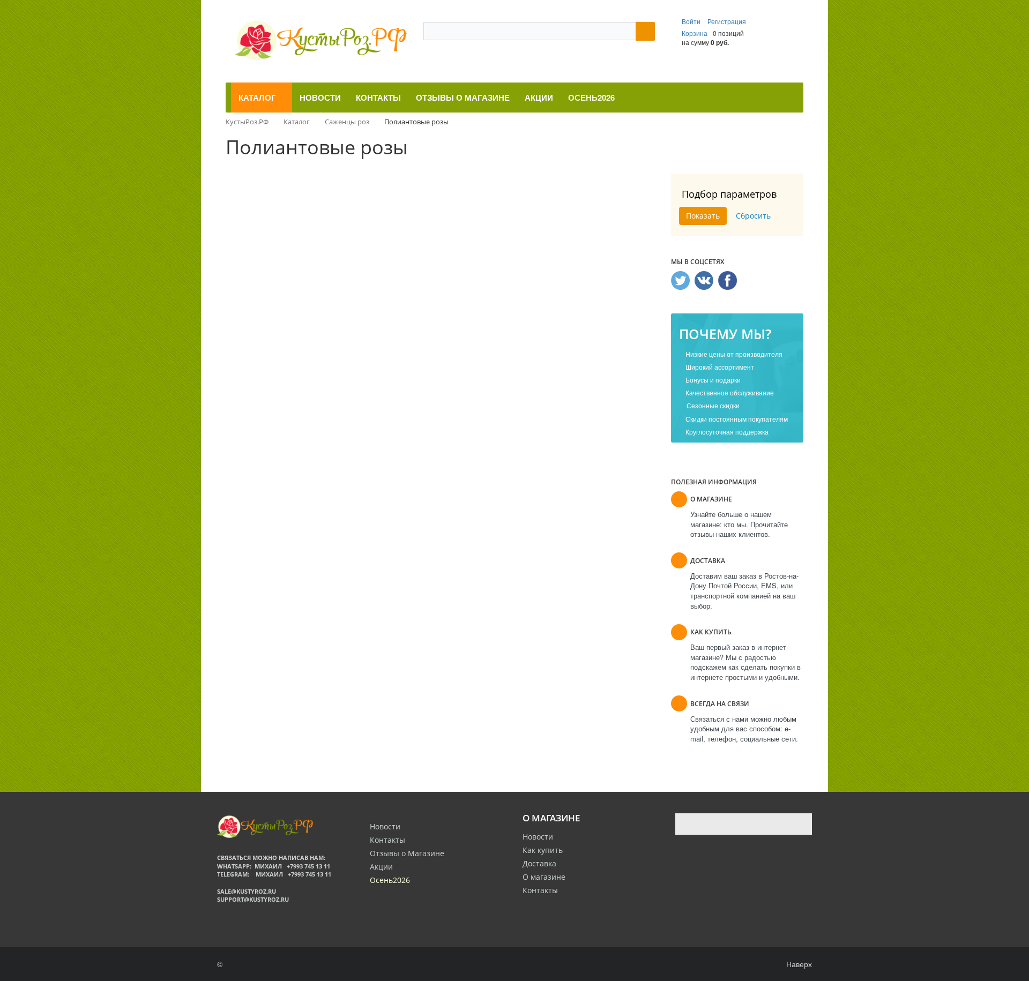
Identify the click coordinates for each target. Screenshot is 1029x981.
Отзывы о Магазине (407, 853)
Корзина (694, 33)
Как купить (543, 850)
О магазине (544, 877)
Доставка (539, 863)
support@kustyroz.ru (253, 899)
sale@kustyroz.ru (246, 891)
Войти (692, 21)
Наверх (798, 963)
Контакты (540, 890)
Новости (538, 837)
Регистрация (726, 21)
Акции (381, 867)
